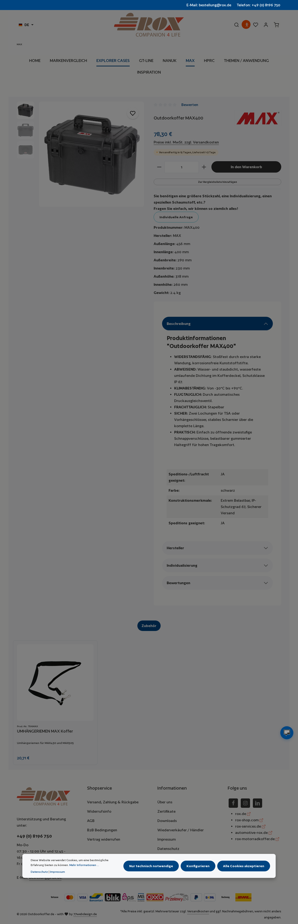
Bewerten (189, 104)
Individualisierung (182, 565)
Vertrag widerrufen (103, 839)
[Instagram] (245, 803)
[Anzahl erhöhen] (204, 167)
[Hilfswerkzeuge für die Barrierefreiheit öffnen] (246, 24)
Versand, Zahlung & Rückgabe (113, 802)
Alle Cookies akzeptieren (243, 866)
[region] (80, 154)
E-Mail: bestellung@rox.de (208, 5)
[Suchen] (236, 24)
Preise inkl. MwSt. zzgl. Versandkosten (186, 142)
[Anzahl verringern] (159, 167)
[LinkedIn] (257, 803)
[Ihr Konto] (266, 24)
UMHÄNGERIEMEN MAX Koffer (45, 731)
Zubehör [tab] (149, 626)
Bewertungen (178, 583)
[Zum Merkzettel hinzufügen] (133, 113)
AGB (91, 820)
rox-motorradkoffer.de (255, 839)
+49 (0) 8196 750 (34, 836)
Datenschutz (168, 848)
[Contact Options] (286, 732)
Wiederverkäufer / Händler (180, 830)
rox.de (241, 813)
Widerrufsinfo (99, 811)
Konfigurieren (198, 866)
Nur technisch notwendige (151, 866)
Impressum (166, 839)
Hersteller (175, 548)
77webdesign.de (85, 914)
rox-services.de (248, 826)
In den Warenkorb (246, 167)
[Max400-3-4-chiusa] (91, 154)
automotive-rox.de (252, 832)
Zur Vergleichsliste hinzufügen (217, 182)
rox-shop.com (247, 820)
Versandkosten (198, 911)
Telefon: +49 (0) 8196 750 (258, 5)
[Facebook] (233, 803)
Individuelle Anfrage (176, 217)
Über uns (164, 802)
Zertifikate (166, 811)
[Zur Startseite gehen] (149, 25)
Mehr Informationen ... (84, 865)
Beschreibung (179, 323)
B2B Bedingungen (102, 830)
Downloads (167, 820)
